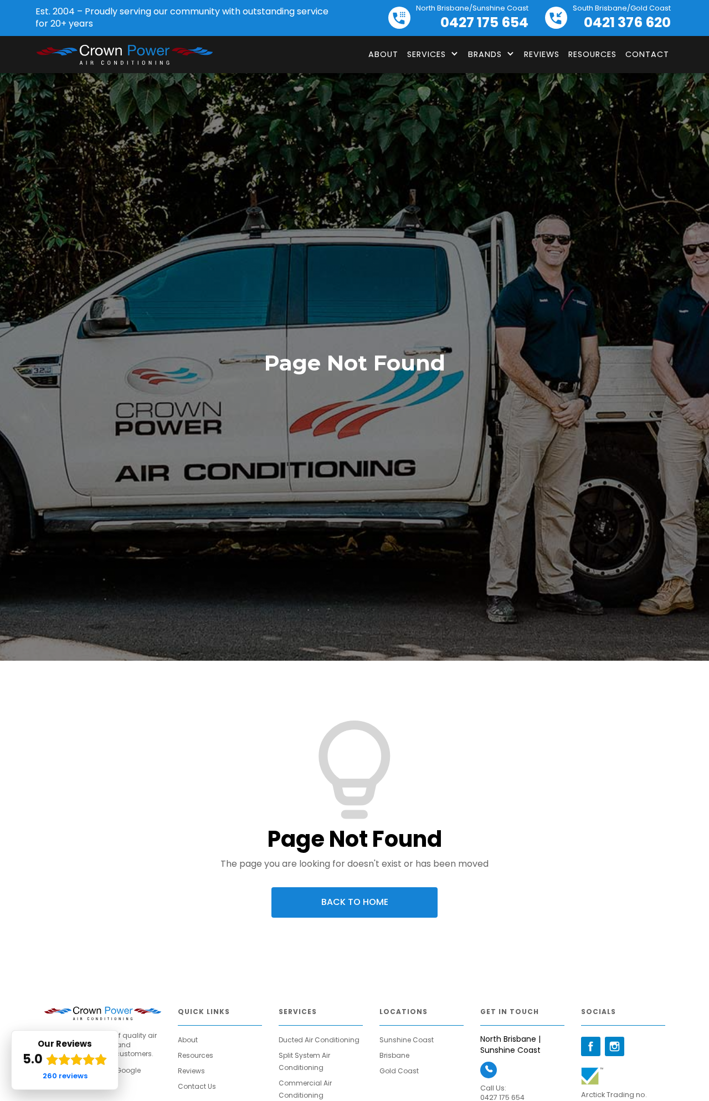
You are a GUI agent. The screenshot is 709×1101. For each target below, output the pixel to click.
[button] (433, 54)
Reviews (541, 54)
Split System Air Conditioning (304, 1061)
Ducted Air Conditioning (319, 1040)
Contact (647, 54)
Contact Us (197, 1086)
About (383, 54)
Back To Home (354, 902)
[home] (124, 54)
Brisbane (394, 1055)
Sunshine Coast (406, 1040)
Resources (592, 54)
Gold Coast (399, 1071)
